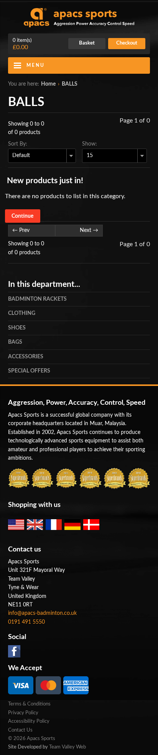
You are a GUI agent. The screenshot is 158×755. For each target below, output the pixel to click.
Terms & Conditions (29, 704)
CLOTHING (21, 313)
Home (48, 84)
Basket (87, 43)
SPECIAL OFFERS (29, 371)
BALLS (69, 84)
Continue (22, 216)
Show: (89, 144)
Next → (89, 230)
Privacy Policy (23, 712)
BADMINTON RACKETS (37, 299)
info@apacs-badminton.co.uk (42, 613)
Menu (35, 65)
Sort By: (17, 144)
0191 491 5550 (26, 622)
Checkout (126, 43)
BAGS (15, 342)
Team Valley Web (67, 747)
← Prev (21, 230)
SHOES (17, 328)
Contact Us (20, 730)
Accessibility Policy (28, 721)
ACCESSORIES (25, 356)
